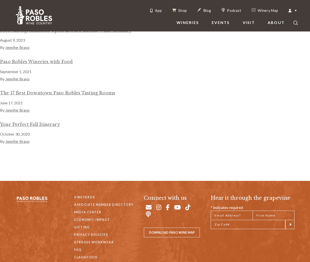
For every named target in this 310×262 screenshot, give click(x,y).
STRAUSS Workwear (94, 242)
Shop (182, 10)
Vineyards (84, 197)
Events (221, 22)
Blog (206, 10)
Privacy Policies (91, 234)
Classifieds (85, 257)
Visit (249, 22)
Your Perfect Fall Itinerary (30, 124)
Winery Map (267, 10)
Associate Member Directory (104, 204)
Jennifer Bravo (17, 47)
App (158, 10)
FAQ (78, 249)
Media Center (87, 212)
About (276, 22)
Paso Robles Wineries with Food (36, 61)
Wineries (188, 22)
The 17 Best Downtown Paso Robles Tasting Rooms (57, 93)
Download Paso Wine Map (172, 232)
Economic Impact (92, 219)
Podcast (233, 10)
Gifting (82, 227)
